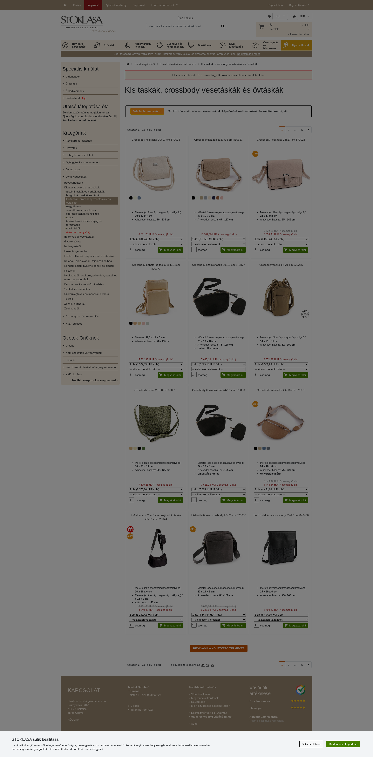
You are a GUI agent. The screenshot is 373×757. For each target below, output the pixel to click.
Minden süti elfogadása (343, 744)
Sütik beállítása (311, 744)
